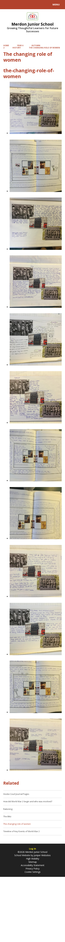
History (16, 47)
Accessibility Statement (32, 865)
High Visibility (32, 858)
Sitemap (32, 861)
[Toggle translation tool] (14, 4)
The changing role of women (44, 47)
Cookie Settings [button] (33, 871)
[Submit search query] (38, 4)
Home (6, 45)
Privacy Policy (32, 868)
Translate (26, 5)
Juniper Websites (42, 855)
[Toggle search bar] (6, 4)
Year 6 (20, 45)
